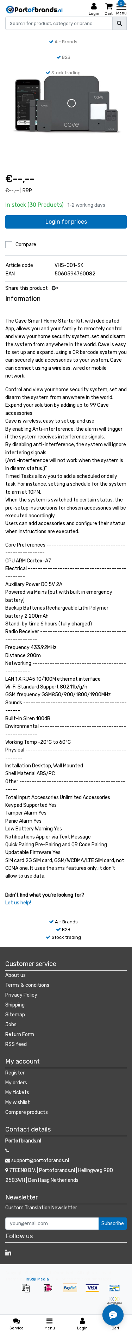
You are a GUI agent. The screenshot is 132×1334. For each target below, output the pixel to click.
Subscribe (112, 1224)
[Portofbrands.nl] (34, 9)
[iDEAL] (50, 1292)
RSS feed (16, 1044)
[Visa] (94, 1292)
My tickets (17, 1093)
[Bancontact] (116, 1292)
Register (15, 1073)
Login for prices (66, 221)
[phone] (7, 1151)
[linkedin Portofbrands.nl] (8, 1252)
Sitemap (15, 1015)
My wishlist (17, 1102)
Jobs (11, 1025)
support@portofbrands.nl (40, 1161)
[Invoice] (28, 1292)
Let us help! (18, 903)
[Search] (119, 23)
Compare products (26, 1112)
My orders (16, 1083)
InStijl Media (37, 1279)
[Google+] (55, 288)
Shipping (15, 1005)
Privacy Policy (21, 995)
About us (15, 975)
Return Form (19, 1034)
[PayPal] (72, 1292)
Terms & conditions (27, 985)
